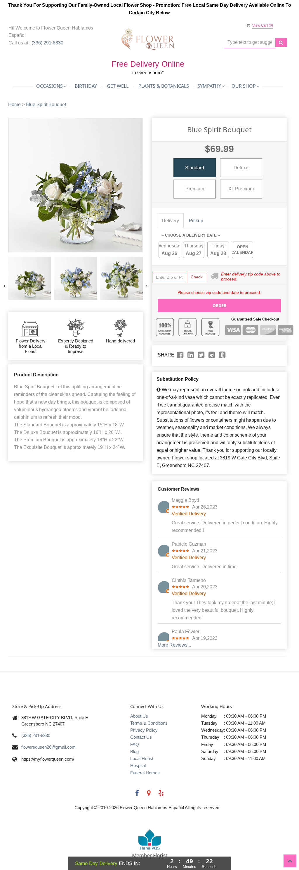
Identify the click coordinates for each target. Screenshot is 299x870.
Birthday (86, 86)
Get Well (117, 86)
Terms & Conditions (149, 723)
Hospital (138, 765)
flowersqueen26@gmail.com (48, 747)
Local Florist (141, 758)
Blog (134, 751)
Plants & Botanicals (163, 86)
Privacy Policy (144, 730)
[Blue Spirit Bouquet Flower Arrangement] (29, 278)
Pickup (196, 220)
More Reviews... (174, 644)
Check (196, 277)
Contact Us (141, 737)
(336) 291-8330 (47, 42)
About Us (139, 716)
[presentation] (4, 286)
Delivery (170, 220)
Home (14, 104)
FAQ (134, 744)
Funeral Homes (145, 772)
